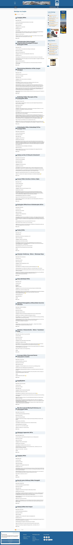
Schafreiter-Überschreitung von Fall (53, 22)
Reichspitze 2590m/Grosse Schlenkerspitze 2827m (30, 204)
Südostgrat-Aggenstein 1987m (25, 432)
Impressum (34, 537)
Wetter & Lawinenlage (26, 536)
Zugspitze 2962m (21, 455)
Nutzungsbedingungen (36, 539)
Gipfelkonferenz (25, 538)
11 (21, 14)
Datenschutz (34, 538)
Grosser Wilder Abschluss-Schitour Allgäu (28, 179)
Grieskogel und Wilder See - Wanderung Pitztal (52, 20)
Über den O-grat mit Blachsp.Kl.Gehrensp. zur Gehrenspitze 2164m (29, 408)
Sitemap (34, 540)
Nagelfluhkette (21, 380)
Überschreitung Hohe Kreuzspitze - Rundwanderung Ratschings (53, 25)
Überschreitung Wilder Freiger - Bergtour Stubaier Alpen (53, 53)
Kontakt (34, 536)
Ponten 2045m (21, 230)
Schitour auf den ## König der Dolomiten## (28, 155)
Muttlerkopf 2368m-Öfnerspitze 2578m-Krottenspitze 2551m (27, 97)
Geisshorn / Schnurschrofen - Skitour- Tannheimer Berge (30, 330)
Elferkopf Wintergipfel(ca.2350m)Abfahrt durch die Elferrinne (30, 303)
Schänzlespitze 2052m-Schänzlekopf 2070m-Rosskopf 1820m (29, 127)
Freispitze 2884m (21, 17)
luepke (18, 18)
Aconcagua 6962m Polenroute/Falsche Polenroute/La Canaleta (27, 356)
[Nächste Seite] (22, 14)
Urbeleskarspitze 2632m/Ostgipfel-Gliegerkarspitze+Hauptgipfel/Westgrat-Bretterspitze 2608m (27, 43)
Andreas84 (50, 21)
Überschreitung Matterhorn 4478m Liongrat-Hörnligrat (29, 69)
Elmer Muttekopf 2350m (23, 279)
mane (49, 23)
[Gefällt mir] (49, 540)
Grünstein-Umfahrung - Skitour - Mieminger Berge (30, 254)
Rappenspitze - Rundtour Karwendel (53, 46)
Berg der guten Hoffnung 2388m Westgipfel (28, 480)
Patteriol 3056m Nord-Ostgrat (24, 506)
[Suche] (58, 7)
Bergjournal (25, 537)
